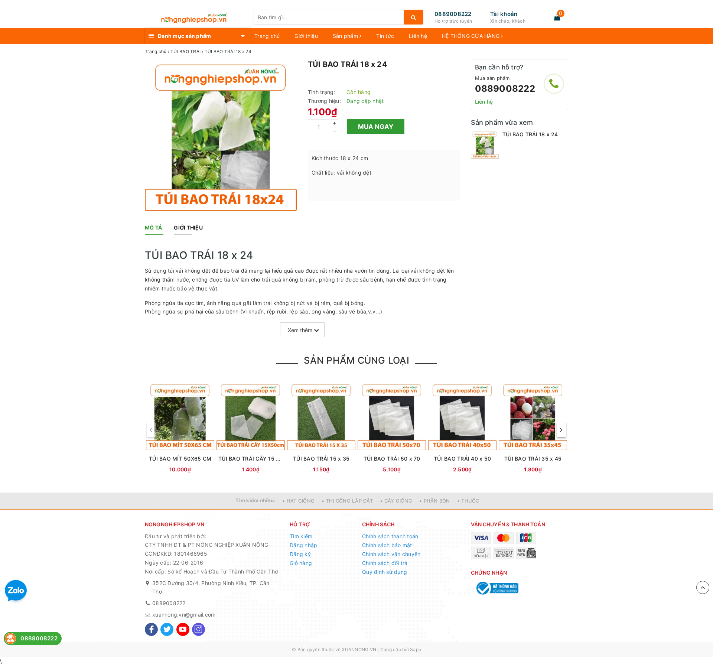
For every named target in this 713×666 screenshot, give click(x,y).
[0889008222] (554, 84)
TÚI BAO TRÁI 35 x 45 (532, 458)
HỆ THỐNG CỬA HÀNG (471, 36)
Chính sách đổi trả (385, 563)
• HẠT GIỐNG (298, 501)
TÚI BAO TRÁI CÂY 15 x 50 (250, 458)
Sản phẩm (346, 36)
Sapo (415, 649)
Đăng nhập (303, 545)
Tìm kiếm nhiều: (255, 500)
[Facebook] (151, 629)
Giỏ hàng (301, 563)
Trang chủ (267, 36)
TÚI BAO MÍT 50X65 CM (180, 458)
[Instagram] (198, 629)
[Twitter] (166, 629)
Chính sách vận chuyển (391, 554)
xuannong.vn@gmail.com (183, 614)
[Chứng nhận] (497, 588)
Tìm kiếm (301, 536)
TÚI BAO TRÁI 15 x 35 (321, 458)
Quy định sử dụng (384, 572)
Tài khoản (503, 13)
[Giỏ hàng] (557, 17)
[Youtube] (182, 629)
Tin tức (385, 36)
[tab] (153, 227)
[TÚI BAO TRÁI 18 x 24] (485, 145)
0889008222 (453, 13)
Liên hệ (418, 36)
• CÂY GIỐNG (396, 501)
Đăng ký (300, 554)
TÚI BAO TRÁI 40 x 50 (462, 458)
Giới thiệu (306, 36)
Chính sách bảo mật (387, 545)
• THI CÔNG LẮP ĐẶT (347, 501)
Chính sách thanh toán (390, 536)
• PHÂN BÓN (434, 501)
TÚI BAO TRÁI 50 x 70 (392, 458)
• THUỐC (468, 501)
